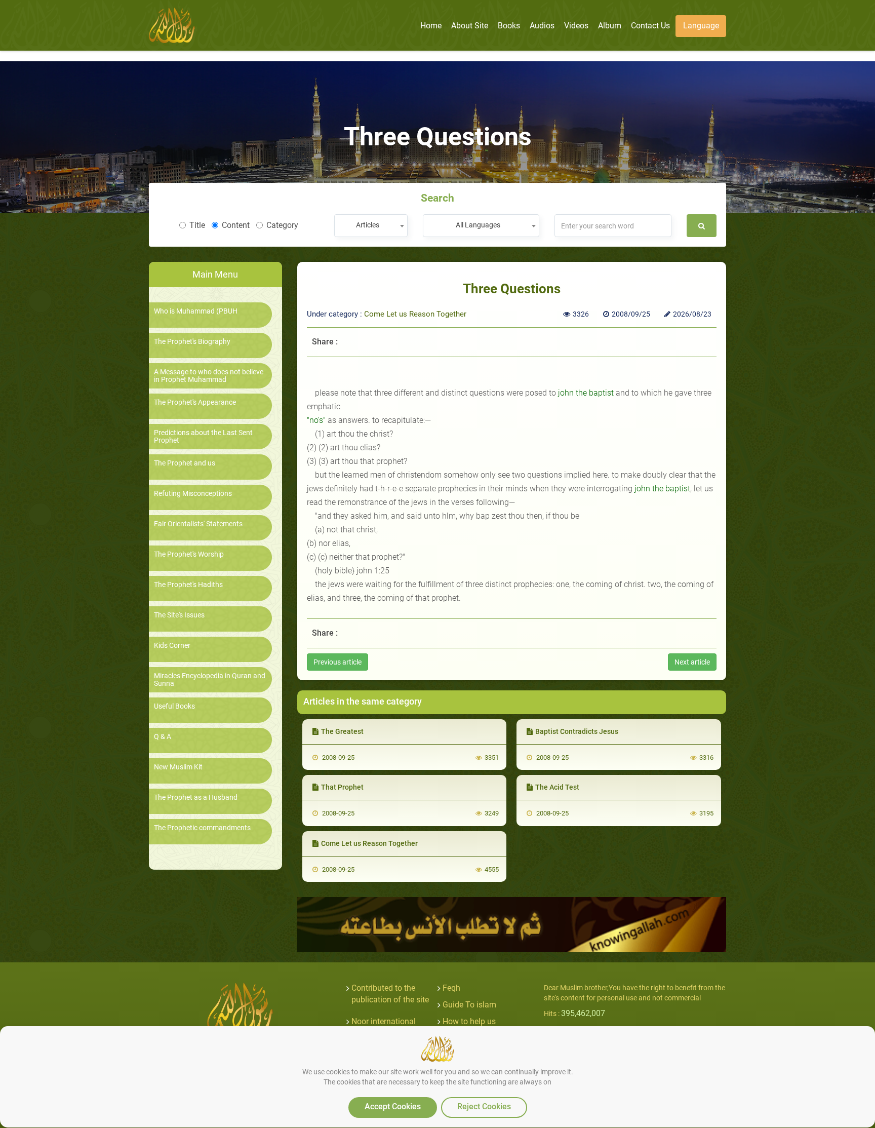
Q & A (162, 737)
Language (701, 25)
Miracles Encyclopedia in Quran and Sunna (209, 679)
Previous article (337, 662)
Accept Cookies (393, 1106)
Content (236, 225)
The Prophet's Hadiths (188, 585)
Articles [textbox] (367, 225)
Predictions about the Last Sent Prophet (203, 436)
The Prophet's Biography (192, 341)
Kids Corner (172, 645)
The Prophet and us (184, 463)
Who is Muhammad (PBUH (195, 311)
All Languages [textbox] (478, 225)
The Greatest (342, 731)
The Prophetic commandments (202, 828)
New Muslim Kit (178, 767)
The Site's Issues (179, 615)
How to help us (469, 1021)
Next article (692, 662)
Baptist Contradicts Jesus (576, 731)
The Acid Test (557, 787)
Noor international (383, 1021)
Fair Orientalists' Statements (198, 524)
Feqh (451, 988)
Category (282, 225)
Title (197, 225)
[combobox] (371, 225)
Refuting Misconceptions (193, 493)
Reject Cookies (484, 1106)
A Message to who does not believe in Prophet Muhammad (208, 375)
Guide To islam (469, 1004)
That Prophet (342, 787)
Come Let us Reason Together (415, 314)
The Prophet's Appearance (195, 402)
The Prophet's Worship (189, 554)
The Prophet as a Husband (195, 797)
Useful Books (174, 706)
